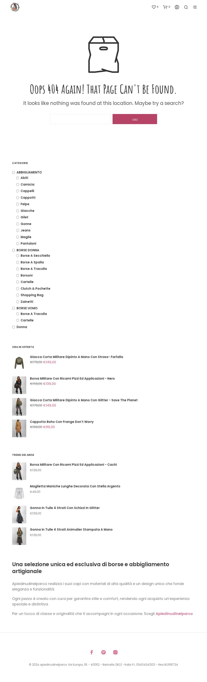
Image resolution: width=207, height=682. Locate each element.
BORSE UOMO (27, 308)
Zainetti (27, 302)
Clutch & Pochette (35, 288)
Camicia (27, 184)
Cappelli (27, 191)
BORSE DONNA (28, 250)
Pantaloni (28, 243)
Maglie (26, 237)
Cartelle (27, 282)
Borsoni (27, 275)
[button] (154, 7)
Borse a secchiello (35, 255)
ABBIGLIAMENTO (29, 172)
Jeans (26, 230)
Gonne (26, 224)
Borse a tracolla (34, 269)
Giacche (27, 211)
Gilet (24, 217)
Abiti (24, 178)
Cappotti (28, 197)
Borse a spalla (32, 262)
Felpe (25, 204)
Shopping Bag (32, 295)
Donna (22, 327)
